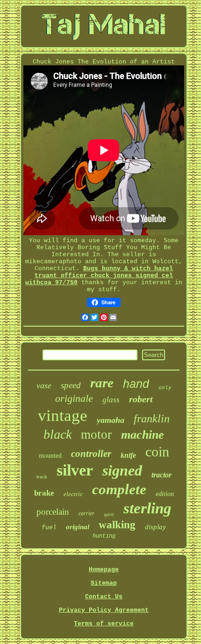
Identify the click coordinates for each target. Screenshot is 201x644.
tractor (161, 475)
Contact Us (103, 596)
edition (165, 493)
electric (73, 493)
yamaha (110, 420)
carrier (86, 513)
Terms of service (104, 623)
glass (111, 399)
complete (119, 489)
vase (43, 385)
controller (91, 453)
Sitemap (104, 583)
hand (136, 383)
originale (74, 398)
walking (117, 525)
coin (157, 451)
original (77, 527)
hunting (104, 536)
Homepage (104, 569)
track (41, 476)
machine (142, 434)
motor (96, 434)
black (57, 434)
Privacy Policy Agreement (104, 610)
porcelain (52, 512)
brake (44, 493)
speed (71, 385)
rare (102, 382)
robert (141, 399)
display (155, 527)
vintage (62, 415)
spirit (109, 514)
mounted (50, 455)
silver (75, 470)
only (165, 388)
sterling (147, 508)
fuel (49, 527)
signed (122, 470)
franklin (152, 419)
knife (128, 455)
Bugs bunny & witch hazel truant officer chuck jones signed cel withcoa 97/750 (99, 275)
